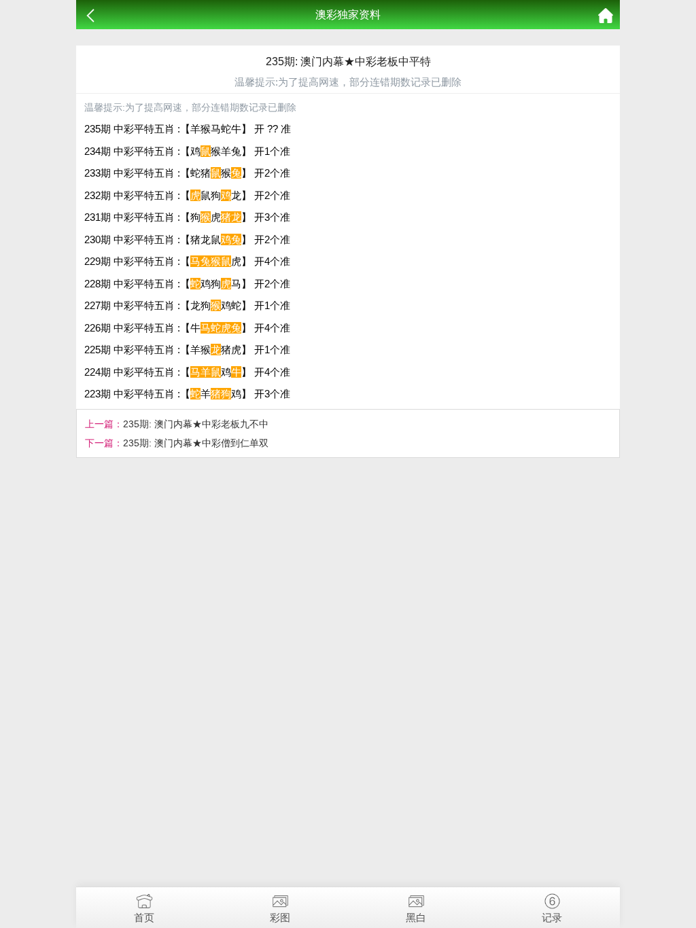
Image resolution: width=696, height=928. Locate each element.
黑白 (416, 917)
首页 (144, 917)
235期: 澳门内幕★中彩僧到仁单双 (195, 443)
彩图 (280, 917)
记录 (552, 917)
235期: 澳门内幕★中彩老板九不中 (195, 423)
